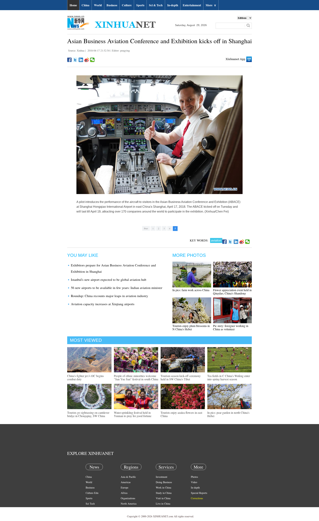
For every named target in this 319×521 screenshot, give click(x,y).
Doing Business (164, 482)
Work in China (163, 487)
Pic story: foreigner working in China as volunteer (230, 327)
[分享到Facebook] (69, 60)
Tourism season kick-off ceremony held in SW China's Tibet (181, 377)
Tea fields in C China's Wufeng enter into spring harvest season (228, 377)
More (211, 5)
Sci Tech (90, 503)
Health (89, 509)
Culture (127, 5)
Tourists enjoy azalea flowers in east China (181, 414)
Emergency (162, 509)
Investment (161, 477)
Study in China (163, 493)
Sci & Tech (156, 5)
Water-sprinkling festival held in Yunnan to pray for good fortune (132, 414)
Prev (146, 228)
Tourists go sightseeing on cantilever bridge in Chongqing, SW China (88, 414)
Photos (194, 477)
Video (194, 482)
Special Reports (199, 493)
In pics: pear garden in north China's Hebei (228, 414)
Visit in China (163, 498)
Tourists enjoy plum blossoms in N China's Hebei (191, 327)
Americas (126, 482)
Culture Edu (92, 493)
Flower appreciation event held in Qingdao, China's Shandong (232, 291)
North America (128, 503)
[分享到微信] (92, 60)
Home (73, 5)
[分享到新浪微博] (86, 60)
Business (112, 5)
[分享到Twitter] (75, 60)
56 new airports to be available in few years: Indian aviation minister (116, 287)
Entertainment (192, 5)
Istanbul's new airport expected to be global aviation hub (108, 279)
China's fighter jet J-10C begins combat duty (85, 377)
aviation (216, 240)
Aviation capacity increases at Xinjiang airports (102, 304)
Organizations (128, 498)
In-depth (172, 5)
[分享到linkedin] (81, 60)
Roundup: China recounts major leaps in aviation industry (109, 296)
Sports (140, 5)
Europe (124, 487)
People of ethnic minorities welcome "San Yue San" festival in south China (136, 377)
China (85, 5)
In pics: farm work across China (190, 290)
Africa (124, 493)
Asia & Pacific (128, 477)
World (98, 5)
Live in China (163, 503)
